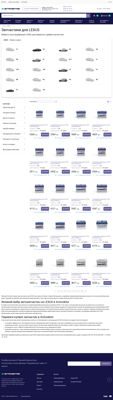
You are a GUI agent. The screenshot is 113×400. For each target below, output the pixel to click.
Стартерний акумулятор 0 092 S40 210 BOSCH (38, 162)
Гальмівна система (18, 21)
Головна (3, 26)
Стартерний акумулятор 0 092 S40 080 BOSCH (80, 125)
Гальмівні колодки (76, 381)
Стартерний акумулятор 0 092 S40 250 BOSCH (101, 162)
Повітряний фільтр (59, 378)
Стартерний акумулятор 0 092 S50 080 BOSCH (80, 274)
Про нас (3, 2)
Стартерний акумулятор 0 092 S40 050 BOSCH (59, 125)
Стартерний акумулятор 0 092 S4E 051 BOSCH (38, 237)
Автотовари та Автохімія (104, 21)
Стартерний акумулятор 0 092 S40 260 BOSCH (38, 200)
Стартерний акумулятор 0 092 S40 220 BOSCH (59, 162)
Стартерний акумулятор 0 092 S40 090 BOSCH (101, 125)
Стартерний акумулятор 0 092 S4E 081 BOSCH (59, 237)
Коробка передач (52, 21)
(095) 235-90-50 (67, 8)
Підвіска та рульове (41, 21)
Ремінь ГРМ (74, 378)
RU (111, 2)
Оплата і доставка (13, 2)
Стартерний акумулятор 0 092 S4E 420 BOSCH (101, 237)
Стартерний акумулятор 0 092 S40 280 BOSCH (80, 200)
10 (82, 291)
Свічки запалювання (60, 385)
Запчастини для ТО (7, 21)
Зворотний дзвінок (32, 8)
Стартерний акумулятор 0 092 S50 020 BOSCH (38, 274)
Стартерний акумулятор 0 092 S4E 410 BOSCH (80, 237)
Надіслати (105, 363)
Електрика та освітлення (79, 21)
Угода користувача (25, 396)
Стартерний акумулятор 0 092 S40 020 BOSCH (38, 125)
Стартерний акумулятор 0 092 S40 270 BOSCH (59, 200)
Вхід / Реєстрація (104, 8)
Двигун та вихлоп (30, 21)
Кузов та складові (91, 21)
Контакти (24, 2)
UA (109, 2)
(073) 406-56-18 (67, 11)
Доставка (39, 381)
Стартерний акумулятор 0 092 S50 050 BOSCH (59, 274)
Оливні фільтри (58, 381)
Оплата (39, 385)
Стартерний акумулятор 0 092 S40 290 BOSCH (101, 200)
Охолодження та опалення (65, 21)
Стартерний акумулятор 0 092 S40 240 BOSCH (80, 162)
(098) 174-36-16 (67, 6)
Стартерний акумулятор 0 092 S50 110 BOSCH (101, 274)
